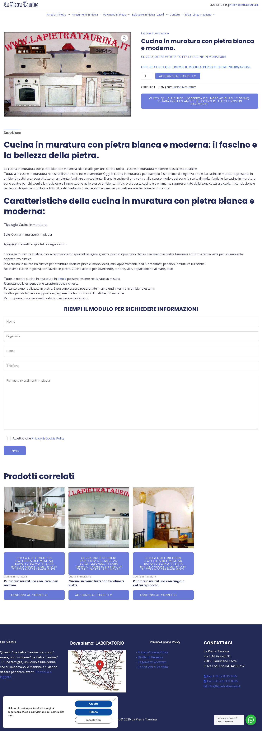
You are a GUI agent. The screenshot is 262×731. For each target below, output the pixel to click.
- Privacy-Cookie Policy (152, 652)
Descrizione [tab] (12, 133)
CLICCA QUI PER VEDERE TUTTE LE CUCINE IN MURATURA (183, 57)
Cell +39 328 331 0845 (222, 681)
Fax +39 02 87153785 (221, 676)
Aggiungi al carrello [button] (29, 595)
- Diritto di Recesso (149, 657)
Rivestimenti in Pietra (85, 14)
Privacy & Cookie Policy (48, 438)
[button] (68, 14)
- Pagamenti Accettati (151, 662)
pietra (62, 279)
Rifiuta (93, 712)
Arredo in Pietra (56, 14)
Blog (188, 14)
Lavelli (160, 14)
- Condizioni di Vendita (152, 667)
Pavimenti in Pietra (114, 14)
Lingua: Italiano (202, 14)
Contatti (175, 14)
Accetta (93, 704)
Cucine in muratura (155, 33)
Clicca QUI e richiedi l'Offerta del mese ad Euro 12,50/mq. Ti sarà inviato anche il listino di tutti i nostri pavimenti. (199, 101)
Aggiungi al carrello (177, 76)
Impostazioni (93, 720)
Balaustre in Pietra (143, 14)
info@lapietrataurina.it (243, 5)
